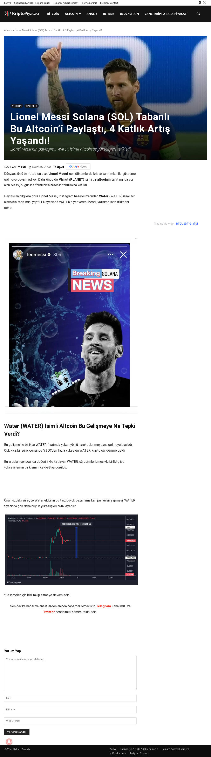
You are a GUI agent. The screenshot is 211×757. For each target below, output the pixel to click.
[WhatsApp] (61, 628)
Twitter (49, 612)
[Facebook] (33, 628)
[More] (80, 628)
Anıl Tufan (19, 167)
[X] (204, 2)
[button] (198, 14)
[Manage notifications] (9, 741)
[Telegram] (199, 2)
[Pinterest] (52, 628)
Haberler (31, 105)
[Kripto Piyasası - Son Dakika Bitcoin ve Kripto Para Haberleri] (21, 13)
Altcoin (8, 30)
